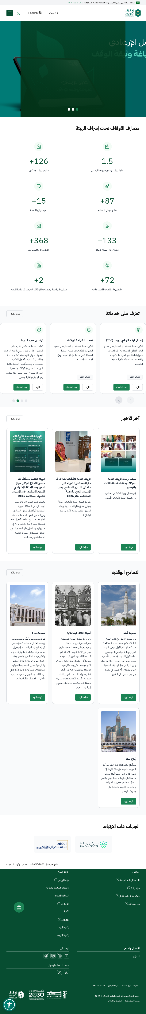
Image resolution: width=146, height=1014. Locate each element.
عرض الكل (15, 314)
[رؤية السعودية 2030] (36, 995)
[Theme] (19, 13)
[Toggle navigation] (9, 13)
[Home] (130, 13)
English (33, 13)
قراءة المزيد (128, 547)
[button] (75, 2)
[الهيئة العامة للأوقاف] (16, 995)
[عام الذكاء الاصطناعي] (57, 994)
